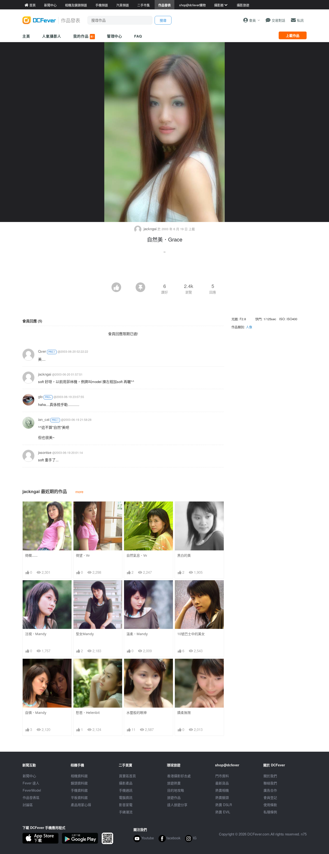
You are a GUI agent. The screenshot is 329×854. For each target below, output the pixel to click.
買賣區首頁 (127, 775)
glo (40, 396)
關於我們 (270, 775)
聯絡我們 (270, 783)
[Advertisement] (164, 269)
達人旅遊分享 (177, 804)
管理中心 (114, 36)
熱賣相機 (222, 790)
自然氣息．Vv (136, 555)
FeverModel (32, 790)
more (79, 491)
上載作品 (292, 35)
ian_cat (43, 419)
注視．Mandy (35, 634)
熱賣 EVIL (222, 811)
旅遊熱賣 (174, 783)
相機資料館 (79, 775)
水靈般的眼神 (136, 712)
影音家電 (125, 804)
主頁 (26, 36)
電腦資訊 (125, 797)
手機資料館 (79, 790)
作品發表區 (31, 797)
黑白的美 (184, 555)
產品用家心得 (81, 804)
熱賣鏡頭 (222, 797)
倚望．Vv (83, 555)
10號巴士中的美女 (191, 634)
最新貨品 (222, 783)
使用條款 (270, 804)
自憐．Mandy (35, 712)
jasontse (44, 452)
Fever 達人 (31, 783)
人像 (249, 327)
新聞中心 (29, 775)
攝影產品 (125, 783)
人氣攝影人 (51, 36)
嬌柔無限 (184, 712)
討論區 (28, 804)
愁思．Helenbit (88, 712)
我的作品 (83, 36)
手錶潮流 (125, 811)
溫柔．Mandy (137, 634)
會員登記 (270, 797)
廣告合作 (270, 790)
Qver (42, 351)
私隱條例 (270, 811)
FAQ (138, 36)
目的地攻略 (175, 790)
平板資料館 (79, 797)
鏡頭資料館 (79, 783)
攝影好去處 (179, 775)
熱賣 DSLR (223, 804)
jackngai (150, 228)
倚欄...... (31, 555)
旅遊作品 (174, 797)
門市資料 (222, 775)
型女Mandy (85, 634)
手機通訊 (125, 790)
